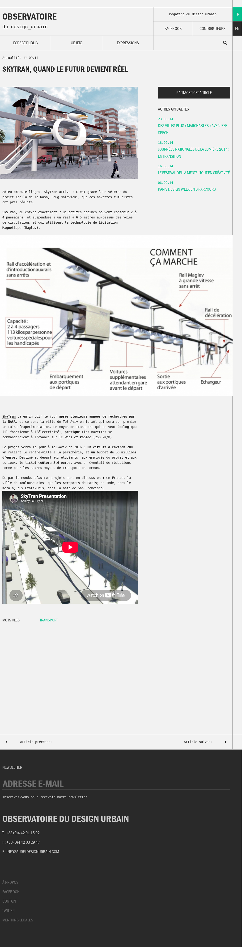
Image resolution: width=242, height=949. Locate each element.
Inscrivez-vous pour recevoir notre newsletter (44, 797)
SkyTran (9, 416)
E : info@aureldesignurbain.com (30, 851)
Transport (49, 620)
